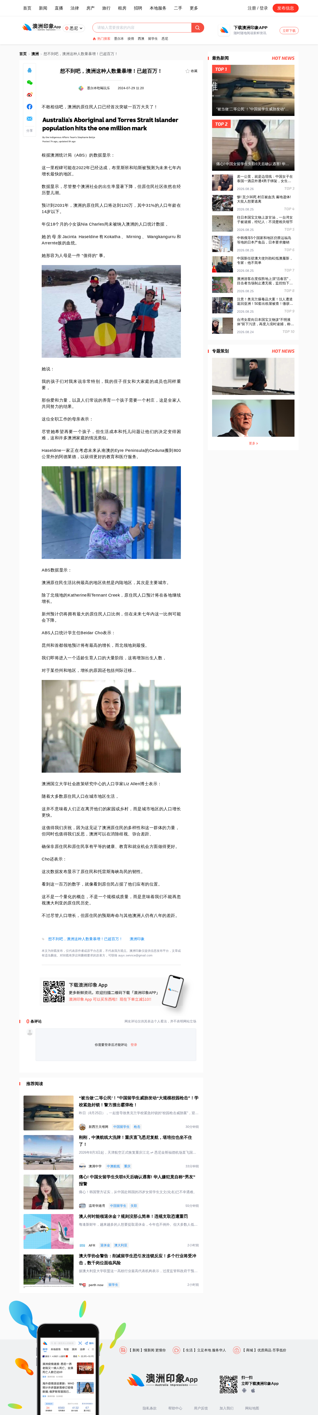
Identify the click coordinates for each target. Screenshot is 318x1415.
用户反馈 (201, 1408)
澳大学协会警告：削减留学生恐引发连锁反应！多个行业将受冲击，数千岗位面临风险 (137, 1259)
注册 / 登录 (258, 8)
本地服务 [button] (158, 8)
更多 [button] (194, 8)
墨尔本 (119, 38)
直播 (59, 8)
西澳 (141, 38)
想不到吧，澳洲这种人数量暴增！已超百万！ (85, 939)
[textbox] (144, 27)
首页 (27, 8)
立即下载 (289, 31)
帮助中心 (175, 1408)
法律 (75, 8)
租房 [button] (122, 8)
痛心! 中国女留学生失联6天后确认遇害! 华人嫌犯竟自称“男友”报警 (137, 1180)
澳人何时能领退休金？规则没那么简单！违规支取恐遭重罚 (133, 1216)
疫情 (131, 38)
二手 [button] (178, 8)
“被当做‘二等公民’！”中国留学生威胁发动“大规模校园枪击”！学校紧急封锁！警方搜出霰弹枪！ (139, 1101)
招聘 (138, 8)
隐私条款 (150, 1408)
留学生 (153, 38)
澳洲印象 (137, 939)
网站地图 (252, 1408)
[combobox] (144, 27)
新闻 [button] (43, 8)
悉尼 (165, 38)
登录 (134, 1045)
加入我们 (226, 1408)
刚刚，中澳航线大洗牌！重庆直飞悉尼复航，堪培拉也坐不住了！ (135, 1141)
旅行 (106, 8)
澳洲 (35, 54)
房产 (90, 8)
